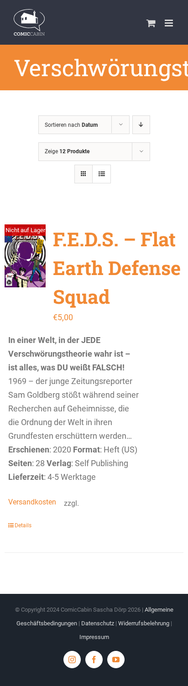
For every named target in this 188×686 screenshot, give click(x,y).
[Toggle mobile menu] (169, 23)
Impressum (94, 637)
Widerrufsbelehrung (143, 623)
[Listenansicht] (101, 174)
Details (23, 525)
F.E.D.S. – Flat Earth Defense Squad (117, 267)
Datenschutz (97, 623)
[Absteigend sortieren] (141, 124)
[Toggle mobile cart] (151, 23)
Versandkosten (31, 502)
